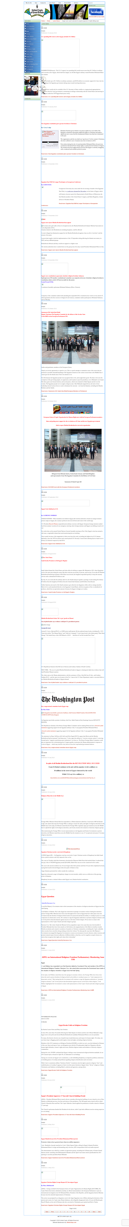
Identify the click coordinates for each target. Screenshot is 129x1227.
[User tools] (42, 26)
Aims (36, 2)
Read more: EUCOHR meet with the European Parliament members (60, 487)
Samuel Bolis (67, 2)
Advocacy (28, 41)
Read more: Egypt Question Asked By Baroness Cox (56, 940)
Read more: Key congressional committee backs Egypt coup (58, 747)
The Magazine (29, 69)
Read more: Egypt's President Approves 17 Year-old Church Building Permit (63, 1114)
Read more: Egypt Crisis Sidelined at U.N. (53, 543)
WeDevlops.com (71, 1222)
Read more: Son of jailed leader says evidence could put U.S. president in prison (64, 682)
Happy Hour (29, 56)
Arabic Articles (30, 36)
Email (45, 28)
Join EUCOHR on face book (96, 16)
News (27, 31)
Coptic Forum (29, 61)
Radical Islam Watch (31, 38)
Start (47, 1211)
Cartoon (28, 71)
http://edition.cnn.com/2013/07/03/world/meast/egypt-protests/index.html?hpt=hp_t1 (72, 777)
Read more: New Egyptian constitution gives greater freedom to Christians (62, 154)
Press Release (29, 43)
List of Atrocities (30, 26)
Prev (52, 1211)
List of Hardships (30, 28)
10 (89, 1211)
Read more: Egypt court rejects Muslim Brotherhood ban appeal (59, 250)
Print (43, 28)
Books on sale (29, 66)
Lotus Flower (52, 2)
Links (59, 2)
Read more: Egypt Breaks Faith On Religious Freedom (56, 1070)
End (99, 1211)
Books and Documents (31, 51)
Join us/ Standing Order (32, 64)
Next (94, 1211)
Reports (28, 46)
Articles (28, 33)
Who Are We (29, 2)
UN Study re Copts (30, 49)
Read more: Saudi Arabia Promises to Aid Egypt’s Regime (58, 592)
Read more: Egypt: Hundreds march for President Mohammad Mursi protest (63, 1158)
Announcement (30, 59)
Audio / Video (29, 54)
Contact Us (43, 2)
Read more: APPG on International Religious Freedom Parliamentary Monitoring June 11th (67, 990)
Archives (76, 2)
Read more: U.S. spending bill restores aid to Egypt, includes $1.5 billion (61, 96)
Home (27, 23)
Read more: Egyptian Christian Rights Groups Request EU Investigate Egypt (63, 1205)
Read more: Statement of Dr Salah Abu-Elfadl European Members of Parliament (64, 391)
